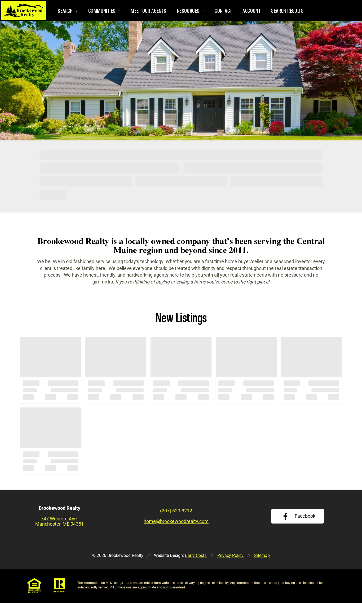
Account (251, 10)
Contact (223, 10)
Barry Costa (196, 555)
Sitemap (262, 555)
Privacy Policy (230, 555)
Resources (188, 10)
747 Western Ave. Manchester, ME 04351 (59, 521)
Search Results (287, 10)
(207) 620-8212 (330, 10)
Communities (102, 10)
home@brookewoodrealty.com (176, 521)
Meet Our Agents (148, 10)
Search (65, 10)
